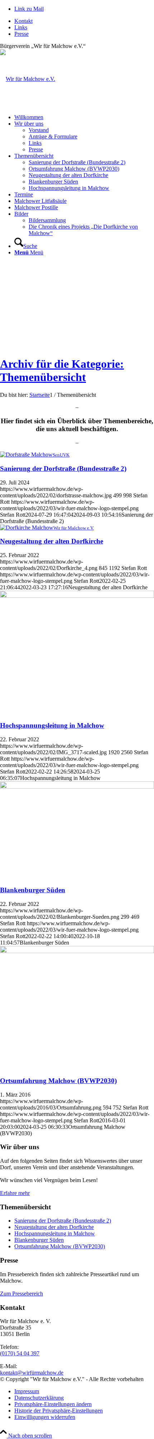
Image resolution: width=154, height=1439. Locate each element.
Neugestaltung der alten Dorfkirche (51, 541)
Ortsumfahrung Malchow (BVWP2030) (58, 1080)
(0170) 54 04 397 (19, 1353)
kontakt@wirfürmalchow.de (31, 1373)
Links (20, 27)
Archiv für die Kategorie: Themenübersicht (62, 370)
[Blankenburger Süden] (77, 787)
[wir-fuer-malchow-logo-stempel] (27, 79)
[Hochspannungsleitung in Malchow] (77, 596)
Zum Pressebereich (21, 1294)
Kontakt (23, 21)
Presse (21, 34)
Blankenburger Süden (32, 890)
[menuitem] (84, 21)
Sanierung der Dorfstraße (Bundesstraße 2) (63, 468)
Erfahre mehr (15, 1193)
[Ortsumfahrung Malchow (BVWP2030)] (77, 951)
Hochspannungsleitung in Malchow (52, 725)
